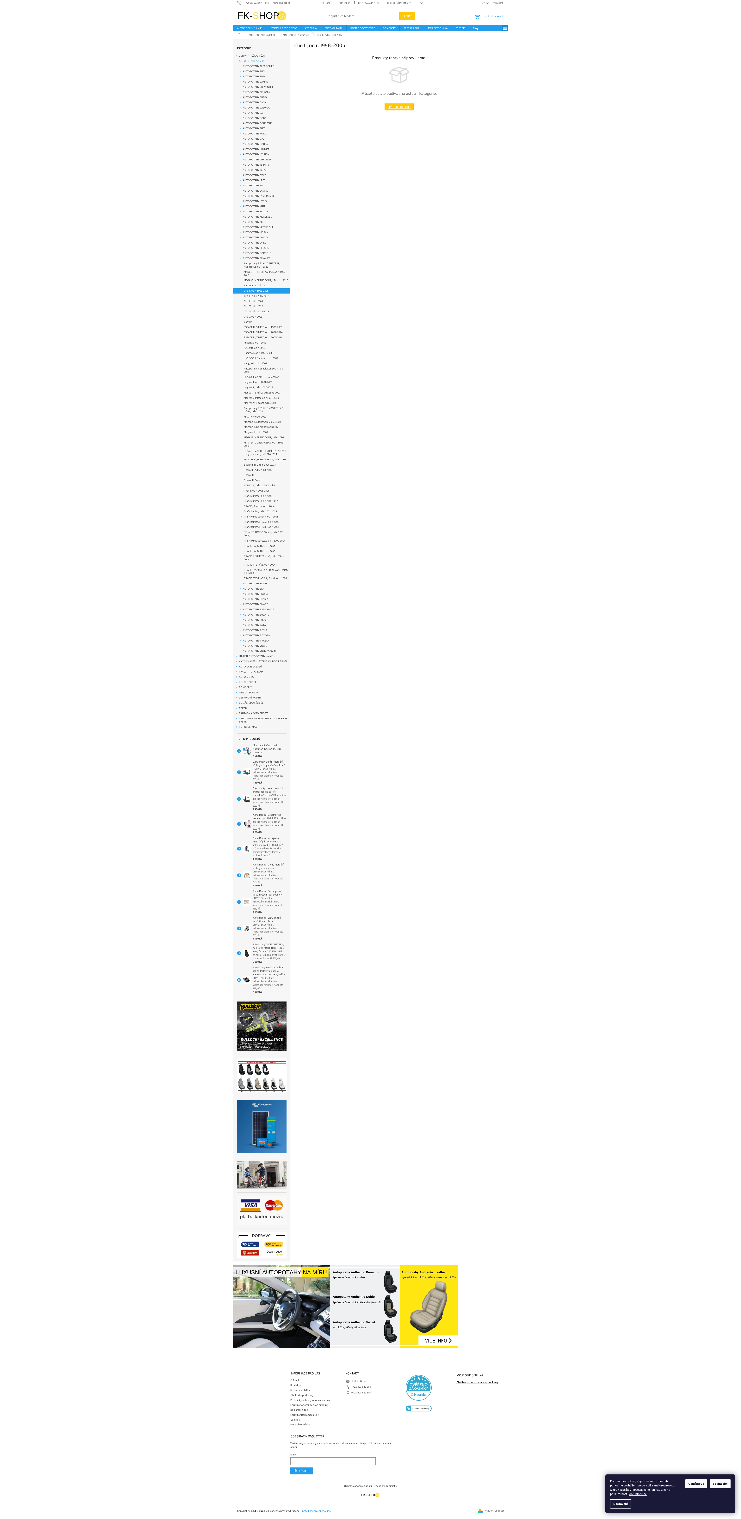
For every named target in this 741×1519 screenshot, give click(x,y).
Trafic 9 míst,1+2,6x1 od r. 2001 (261, 527)
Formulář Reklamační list (304, 1415)
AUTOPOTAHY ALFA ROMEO (259, 66)
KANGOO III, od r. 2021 (256, 286)
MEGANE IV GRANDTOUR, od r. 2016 (264, 437)
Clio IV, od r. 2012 (253, 306)
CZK (483, 3)
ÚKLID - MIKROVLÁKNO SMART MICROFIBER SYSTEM (263, 720)
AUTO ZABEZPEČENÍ (250, 667)
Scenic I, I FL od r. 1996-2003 (260, 465)
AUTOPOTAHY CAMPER (256, 82)
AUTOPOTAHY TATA (254, 625)
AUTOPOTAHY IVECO (255, 175)
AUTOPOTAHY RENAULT (256, 258)
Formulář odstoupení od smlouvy (309, 1405)
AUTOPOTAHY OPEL (254, 243)
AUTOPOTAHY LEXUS (255, 201)
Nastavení (620, 1504)
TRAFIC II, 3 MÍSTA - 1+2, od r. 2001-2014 (264, 557)
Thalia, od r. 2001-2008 (256, 491)
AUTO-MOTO (246, 677)
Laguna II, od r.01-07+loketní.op (261, 377)
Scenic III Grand (253, 480)
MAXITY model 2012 (255, 417)
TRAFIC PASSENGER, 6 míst (259, 546)
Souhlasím (720, 1484)
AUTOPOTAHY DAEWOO (256, 108)
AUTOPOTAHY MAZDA (255, 212)
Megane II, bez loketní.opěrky (261, 427)
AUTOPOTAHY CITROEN (256, 92)
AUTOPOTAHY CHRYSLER (257, 160)
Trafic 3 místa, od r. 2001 (258, 496)
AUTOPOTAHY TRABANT (257, 641)
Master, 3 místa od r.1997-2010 (261, 398)
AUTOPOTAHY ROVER (255, 584)
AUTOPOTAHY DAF (253, 113)
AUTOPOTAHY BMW (254, 76)
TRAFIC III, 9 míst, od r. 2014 (259, 565)
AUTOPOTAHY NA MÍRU (252, 61)
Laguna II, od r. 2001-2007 (258, 382)
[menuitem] (250, 28)
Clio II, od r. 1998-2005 (256, 291)
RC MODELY (245, 687)
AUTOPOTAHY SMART (255, 604)
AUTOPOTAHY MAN (254, 206)
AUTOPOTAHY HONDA (255, 144)
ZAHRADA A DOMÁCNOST (253, 713)
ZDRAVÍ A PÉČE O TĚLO (252, 56)
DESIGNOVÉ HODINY (250, 698)
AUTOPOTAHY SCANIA (255, 599)
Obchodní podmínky (399, 3)
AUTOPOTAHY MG (253, 222)
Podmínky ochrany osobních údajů (310, 1400)
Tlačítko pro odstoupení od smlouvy (477, 1382)
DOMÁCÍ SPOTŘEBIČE (251, 703)
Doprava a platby (368, 3)
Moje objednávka (300, 1425)
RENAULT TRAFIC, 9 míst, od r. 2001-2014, (264, 533)
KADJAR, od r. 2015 (254, 348)
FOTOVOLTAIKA (248, 727)
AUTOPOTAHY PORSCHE (257, 253)
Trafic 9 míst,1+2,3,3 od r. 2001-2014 (264, 541)
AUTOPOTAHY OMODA (256, 237)
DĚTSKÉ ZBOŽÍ (247, 682)
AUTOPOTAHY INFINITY (256, 165)
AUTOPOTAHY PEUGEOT (257, 248)
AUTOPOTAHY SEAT (254, 589)
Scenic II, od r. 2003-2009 (258, 470)
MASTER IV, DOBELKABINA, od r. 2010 (265, 460)
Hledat (407, 16)
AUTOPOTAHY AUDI (254, 71)
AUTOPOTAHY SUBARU (256, 615)
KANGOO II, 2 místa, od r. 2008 (261, 358)
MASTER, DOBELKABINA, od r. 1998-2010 (264, 444)
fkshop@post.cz (361, 1381)
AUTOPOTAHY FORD (254, 134)
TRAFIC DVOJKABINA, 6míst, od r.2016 (265, 578)
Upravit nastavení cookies (316, 1511)
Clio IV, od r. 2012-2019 (256, 311)
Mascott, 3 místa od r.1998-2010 (262, 393)
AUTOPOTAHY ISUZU (255, 170)
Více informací (638, 1494)
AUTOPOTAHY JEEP (254, 180)
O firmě (326, 3)
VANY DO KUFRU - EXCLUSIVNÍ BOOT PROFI (263, 661)
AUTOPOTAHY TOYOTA (256, 635)
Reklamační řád (299, 1410)
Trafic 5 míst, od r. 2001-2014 (260, 511)
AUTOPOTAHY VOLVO (255, 646)
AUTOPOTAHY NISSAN (255, 232)
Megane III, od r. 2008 (256, 432)
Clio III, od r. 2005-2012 (256, 296)
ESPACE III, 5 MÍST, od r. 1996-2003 (263, 327)
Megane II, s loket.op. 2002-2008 (262, 422)
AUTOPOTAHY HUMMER (256, 149)
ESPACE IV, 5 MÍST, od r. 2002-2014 (263, 332)
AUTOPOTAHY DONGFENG (258, 123)
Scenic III (249, 475)
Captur (248, 322)
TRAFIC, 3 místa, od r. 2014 (259, 506)
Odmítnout (696, 1484)
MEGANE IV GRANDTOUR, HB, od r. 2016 (266, 280)
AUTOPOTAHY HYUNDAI (256, 154)
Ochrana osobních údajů (358, 1486)
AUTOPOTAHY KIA (253, 186)
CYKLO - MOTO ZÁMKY (252, 672)
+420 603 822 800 (361, 1387)
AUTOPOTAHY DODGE (255, 118)
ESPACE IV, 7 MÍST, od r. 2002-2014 (263, 337)
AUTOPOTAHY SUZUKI (255, 620)
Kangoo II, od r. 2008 (255, 363)
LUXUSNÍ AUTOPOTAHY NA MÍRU (257, 656)
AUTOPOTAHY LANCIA (255, 191)
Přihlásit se (301, 1470)
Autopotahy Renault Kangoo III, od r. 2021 (264, 370)
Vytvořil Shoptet (494, 1511)
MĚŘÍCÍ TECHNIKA (249, 693)
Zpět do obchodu (399, 106)
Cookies (295, 1420)
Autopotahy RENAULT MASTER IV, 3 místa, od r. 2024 (263, 409)
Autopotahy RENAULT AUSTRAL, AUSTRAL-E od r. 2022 (262, 265)
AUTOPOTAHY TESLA (255, 630)
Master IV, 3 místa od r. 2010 (260, 403)
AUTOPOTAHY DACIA (255, 102)
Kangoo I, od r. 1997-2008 (258, 353)
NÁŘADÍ (243, 708)
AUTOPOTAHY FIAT (254, 128)
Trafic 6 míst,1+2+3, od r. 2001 (261, 517)
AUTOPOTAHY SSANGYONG (258, 609)
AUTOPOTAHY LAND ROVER (258, 196)
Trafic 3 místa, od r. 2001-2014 (261, 501)
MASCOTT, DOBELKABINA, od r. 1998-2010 (265, 273)
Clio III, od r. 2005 (253, 301)
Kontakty (344, 3)
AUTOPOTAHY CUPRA (255, 97)
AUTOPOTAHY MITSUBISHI (258, 227)
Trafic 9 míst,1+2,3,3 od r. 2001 (261, 522)
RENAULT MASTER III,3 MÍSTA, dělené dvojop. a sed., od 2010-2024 (265, 452)
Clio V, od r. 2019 (253, 317)
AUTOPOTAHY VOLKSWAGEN (259, 651)
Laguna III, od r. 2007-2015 (258, 387)
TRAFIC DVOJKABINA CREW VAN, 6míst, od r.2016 (266, 571)
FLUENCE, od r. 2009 (255, 343)
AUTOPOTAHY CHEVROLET (258, 87)
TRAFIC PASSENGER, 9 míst (259, 551)
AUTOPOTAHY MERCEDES (257, 217)
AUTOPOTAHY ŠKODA (255, 594)
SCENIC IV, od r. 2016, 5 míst (259, 485)
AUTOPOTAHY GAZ (254, 139)
